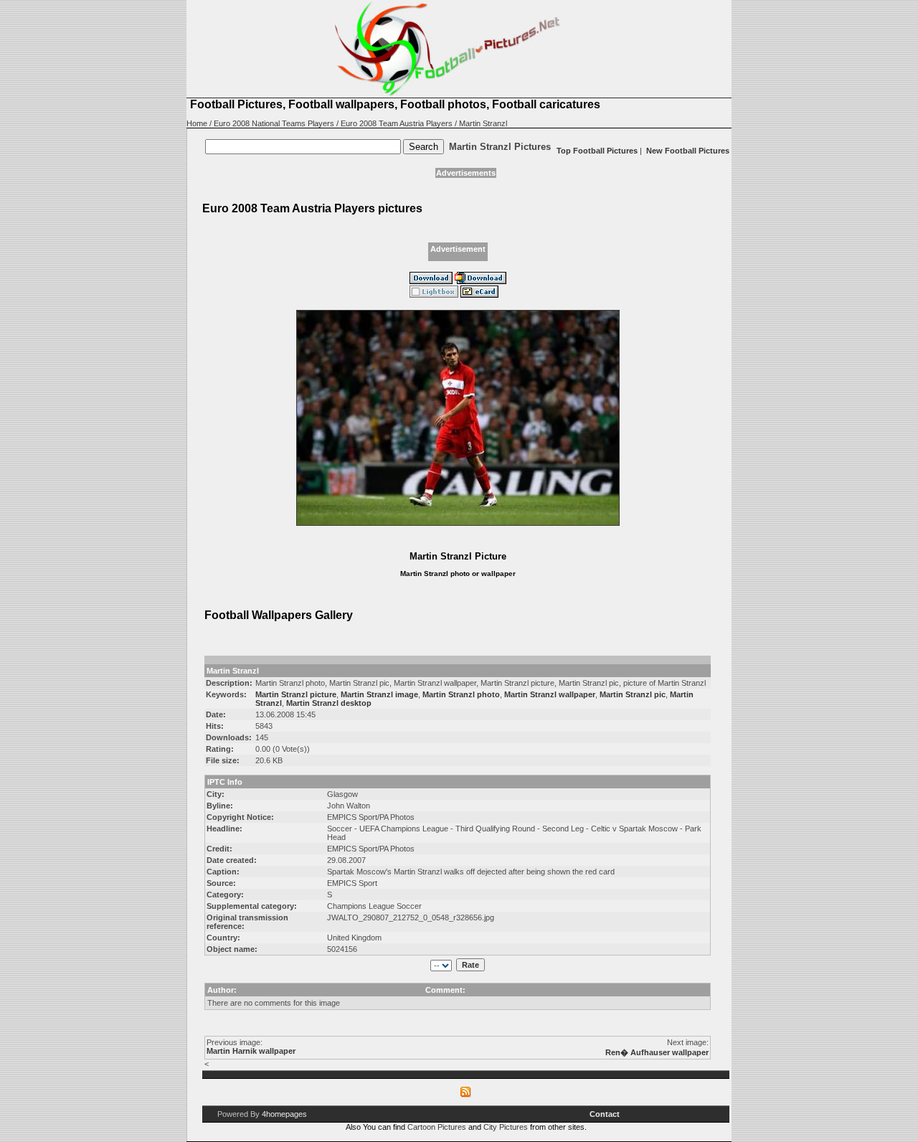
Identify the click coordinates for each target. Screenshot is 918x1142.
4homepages (284, 1114)
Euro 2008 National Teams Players (274, 123)
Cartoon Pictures (436, 1127)
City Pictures (505, 1127)
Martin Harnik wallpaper (251, 1051)
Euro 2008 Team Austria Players (397, 123)
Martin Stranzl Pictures (500, 146)
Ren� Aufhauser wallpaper (657, 1052)
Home (196, 123)
